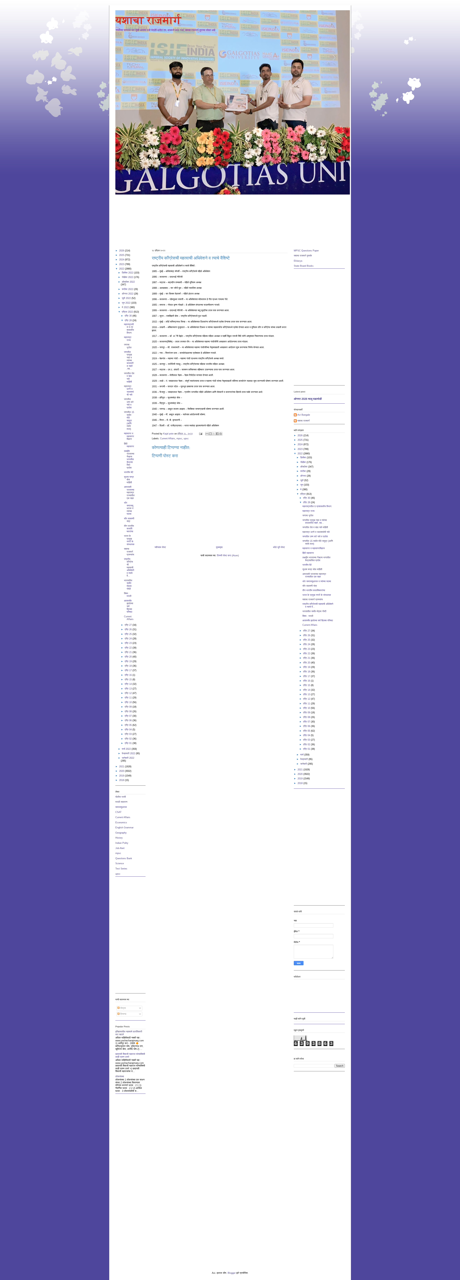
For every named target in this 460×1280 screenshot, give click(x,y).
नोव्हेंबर (303, 462)
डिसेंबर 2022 (128, 272)
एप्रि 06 (128, 720)
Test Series (121, 868)
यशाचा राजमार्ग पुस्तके (303, 255)
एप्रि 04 (128, 729)
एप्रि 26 (128, 629)
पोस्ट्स (122, 1008)
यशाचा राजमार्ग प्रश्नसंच (129, 551)
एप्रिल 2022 (128, 311)
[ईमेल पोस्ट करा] (200, 433)
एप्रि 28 (128, 320)
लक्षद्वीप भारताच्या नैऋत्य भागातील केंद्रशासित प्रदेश (129, 459)
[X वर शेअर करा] (214, 434)
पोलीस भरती (120, 796)
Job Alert (120, 848)
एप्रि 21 (128, 652)
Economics (121, 822)
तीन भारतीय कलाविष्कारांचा (129, 529)
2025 (122, 255)
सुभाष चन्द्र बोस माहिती (129, 480)
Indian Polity (121, 843)
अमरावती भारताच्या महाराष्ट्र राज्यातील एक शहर (129, 492)
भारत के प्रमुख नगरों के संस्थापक (129, 540)
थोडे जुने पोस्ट (279, 547)
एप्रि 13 (128, 688)
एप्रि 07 (128, 716)
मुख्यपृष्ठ (219, 547)
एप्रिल (303, 494)
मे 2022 (126, 307)
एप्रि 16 (128, 675)
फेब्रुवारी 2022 (129, 753)
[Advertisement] (223, 220)
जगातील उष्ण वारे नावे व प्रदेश (129, 403)
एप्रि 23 (128, 643)
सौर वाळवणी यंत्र (129, 520)
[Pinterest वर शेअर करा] (220, 434)
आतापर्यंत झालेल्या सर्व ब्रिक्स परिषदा (128, 606)
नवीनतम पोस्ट (160, 547)
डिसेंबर (303, 457)
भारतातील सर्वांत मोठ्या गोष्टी (128, 584)
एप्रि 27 (128, 625)
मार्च (302, 754)
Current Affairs (167, 438)
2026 (122, 250)
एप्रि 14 (128, 684)
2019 (122, 775)
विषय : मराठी (127, 595)
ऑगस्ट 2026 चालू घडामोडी (308, 398)
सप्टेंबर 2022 (128, 289)
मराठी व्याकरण (121, 802)
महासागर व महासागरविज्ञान (129, 436)
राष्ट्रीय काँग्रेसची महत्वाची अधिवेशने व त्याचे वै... (129, 567)
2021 (122, 766)
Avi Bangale (303, 414)
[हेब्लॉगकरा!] (210, 434)
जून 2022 (126, 302)
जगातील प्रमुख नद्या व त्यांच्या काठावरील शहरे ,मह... (129, 360)
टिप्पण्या (122, 1014)
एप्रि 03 (128, 734)
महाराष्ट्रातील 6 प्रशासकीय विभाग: (129, 328)
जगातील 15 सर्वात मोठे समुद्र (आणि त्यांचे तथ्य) (129, 420)
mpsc (179, 438)
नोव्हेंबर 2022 (128, 277)
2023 (122, 264)
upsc (186, 438)
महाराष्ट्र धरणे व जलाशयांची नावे (129, 390)
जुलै (302, 480)
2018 (122, 780)
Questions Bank (123, 858)
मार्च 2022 (127, 749)
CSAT (118, 812)
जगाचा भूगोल (128, 346)
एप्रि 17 (128, 670)
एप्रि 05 (128, 725)
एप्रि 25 (128, 634)
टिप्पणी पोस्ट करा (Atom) (228, 555)
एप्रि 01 (128, 743)
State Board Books (304, 266)
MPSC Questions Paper (306, 250)
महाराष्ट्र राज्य (127, 338)
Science (119, 863)
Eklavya (298, 260)
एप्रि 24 (128, 638)
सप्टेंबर (303, 471)
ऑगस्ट (303, 475)
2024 (122, 259)
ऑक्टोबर (304, 466)
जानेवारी (304, 763)
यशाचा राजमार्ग (148, 20)
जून (302, 484)
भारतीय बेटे (128, 472)
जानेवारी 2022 (128, 758)
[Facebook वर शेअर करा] (217, 434)
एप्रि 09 (128, 706)
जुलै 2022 (127, 298)
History (119, 837)
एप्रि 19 (128, 661)
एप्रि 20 (128, 656)
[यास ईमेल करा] (207, 434)
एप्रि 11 (128, 697)
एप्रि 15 (128, 679)
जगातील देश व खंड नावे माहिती (129, 377)
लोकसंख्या (119, 1076)
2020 (122, 771)
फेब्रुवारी (304, 759)
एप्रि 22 (128, 647)
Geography (121, 832)
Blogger (232, 1273)
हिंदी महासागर (129, 445)
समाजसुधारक (121, 807)
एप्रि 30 (128, 315)
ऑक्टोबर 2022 (128, 281)
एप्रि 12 (128, 693)
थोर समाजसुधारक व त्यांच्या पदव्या (128, 508)
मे (301, 489)
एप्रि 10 (128, 702)
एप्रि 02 (128, 738)
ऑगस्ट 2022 (128, 293)
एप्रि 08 (128, 711)
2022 (122, 268)
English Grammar (124, 827)
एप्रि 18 (128, 665)
